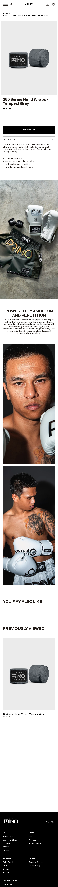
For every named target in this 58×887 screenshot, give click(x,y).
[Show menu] (4, 3)
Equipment (7, 843)
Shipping (6, 869)
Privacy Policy (34, 866)
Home (5, 13)
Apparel (6, 847)
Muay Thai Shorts (10, 840)
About (31, 837)
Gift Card (6, 850)
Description (9, 140)
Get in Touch (8, 862)
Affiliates (32, 840)
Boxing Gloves (9, 837)
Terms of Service (36, 862)
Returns (6, 872)
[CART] (53, 4)
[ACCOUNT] (47, 4)
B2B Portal (7, 884)
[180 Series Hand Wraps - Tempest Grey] (29, 674)
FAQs (5, 866)
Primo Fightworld (36, 843)
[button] (11, 4)
